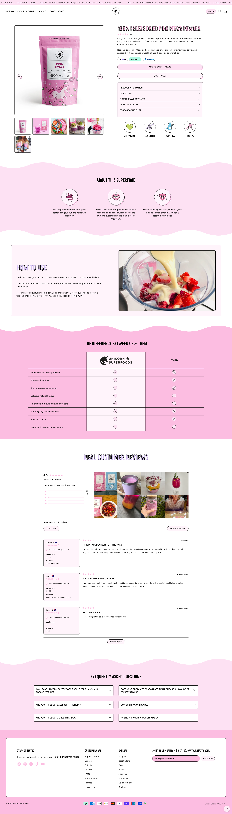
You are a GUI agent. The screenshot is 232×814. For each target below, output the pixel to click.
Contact (88, 761)
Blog (121, 765)
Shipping (89, 765)
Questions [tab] (62, 522)
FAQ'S (87, 774)
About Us (123, 774)
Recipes (122, 769)
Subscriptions (91, 778)
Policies (88, 782)
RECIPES (61, 11)
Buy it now (160, 75)
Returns (88, 769)
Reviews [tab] (49, 522)
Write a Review (179, 529)
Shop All (122, 756)
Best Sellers (124, 761)
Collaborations (125, 782)
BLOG (52, 11)
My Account (90, 787)
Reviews (122, 787)
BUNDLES (43, 11)
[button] (220, 11)
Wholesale (123, 778)
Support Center (92, 756)
